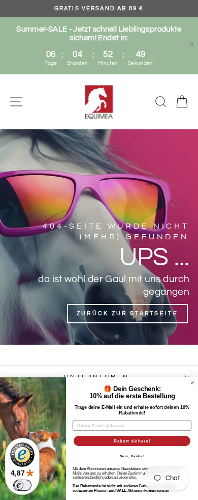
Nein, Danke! (132, 456)
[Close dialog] (192, 383)
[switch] (22, 485)
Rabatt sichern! (132, 441)
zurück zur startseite (127, 313)
